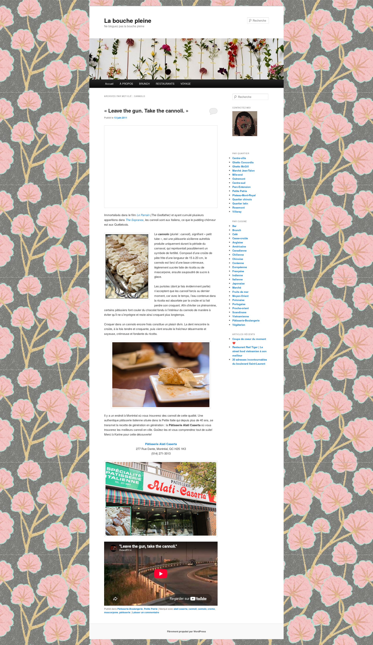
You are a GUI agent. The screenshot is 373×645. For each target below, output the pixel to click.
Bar (234, 226)
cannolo (202, 609)
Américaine (239, 246)
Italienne (237, 279)
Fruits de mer (240, 292)
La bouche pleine (127, 20)
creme (211, 609)
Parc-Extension (241, 187)
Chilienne (238, 254)
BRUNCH (144, 83)
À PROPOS (126, 83)
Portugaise (238, 304)
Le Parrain (143, 215)
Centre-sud (238, 183)
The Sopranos (135, 220)
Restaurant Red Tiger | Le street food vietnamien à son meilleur (249, 351)
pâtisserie (124, 612)
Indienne (237, 275)
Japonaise (238, 283)
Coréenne (238, 263)
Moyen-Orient (240, 296)
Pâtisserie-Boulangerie (130, 609)
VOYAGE (185, 83)
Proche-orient (240, 308)
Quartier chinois (242, 199)
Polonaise (238, 300)
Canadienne (239, 250)
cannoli (193, 609)
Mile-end (237, 174)
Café (235, 234)
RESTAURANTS (165, 83)
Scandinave (239, 312)
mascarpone (111, 612)
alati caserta (180, 609)
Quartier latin (240, 203)
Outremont (238, 178)
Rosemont (238, 207)
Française (238, 271)
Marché (236, 287)
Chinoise (237, 259)
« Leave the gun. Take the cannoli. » (146, 110)
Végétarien (238, 324)
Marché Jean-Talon (243, 170)
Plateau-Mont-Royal (244, 195)
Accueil (109, 83)
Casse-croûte (240, 238)
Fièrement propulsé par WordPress (186, 631)
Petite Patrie (151, 609)
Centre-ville (239, 158)
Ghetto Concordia (243, 162)
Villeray (236, 211)
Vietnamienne (240, 316)
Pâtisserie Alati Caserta (161, 444)
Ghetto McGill (240, 166)
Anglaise (237, 242)
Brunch (236, 230)
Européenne (239, 267)
